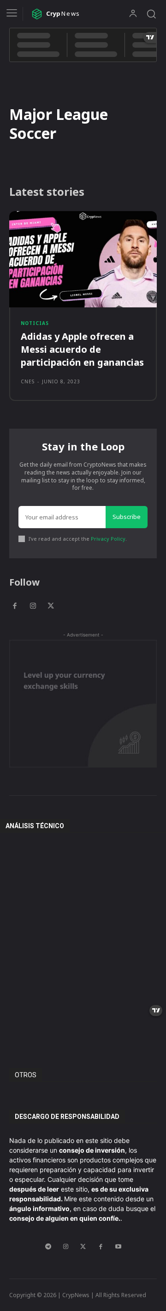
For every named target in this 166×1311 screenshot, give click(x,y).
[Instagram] (32, 606)
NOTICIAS (35, 323)
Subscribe (127, 516)
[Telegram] (48, 1247)
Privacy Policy (108, 538)
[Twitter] (50, 606)
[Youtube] (118, 1247)
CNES (28, 381)
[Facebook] (14, 606)
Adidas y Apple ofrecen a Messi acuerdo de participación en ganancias (82, 349)
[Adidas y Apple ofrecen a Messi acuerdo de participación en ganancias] (83, 259)
